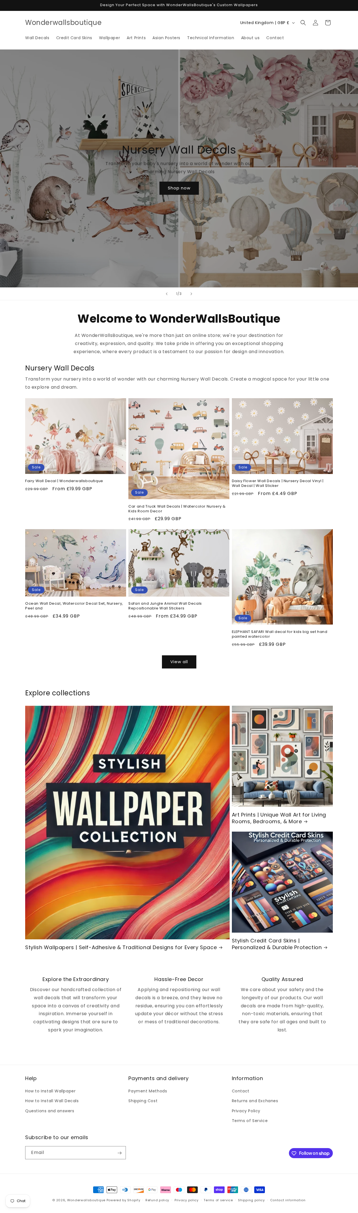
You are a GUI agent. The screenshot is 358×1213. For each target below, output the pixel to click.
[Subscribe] (119, 1153)
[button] (303, 23)
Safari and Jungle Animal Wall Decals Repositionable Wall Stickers (165, 606)
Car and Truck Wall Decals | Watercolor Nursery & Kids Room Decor (177, 509)
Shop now (179, 188)
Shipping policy (251, 1200)
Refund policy (157, 1200)
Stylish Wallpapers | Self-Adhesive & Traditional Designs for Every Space (121, 947)
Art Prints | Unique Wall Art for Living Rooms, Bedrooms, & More (279, 818)
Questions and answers (49, 1111)
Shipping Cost (142, 1101)
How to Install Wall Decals (52, 1101)
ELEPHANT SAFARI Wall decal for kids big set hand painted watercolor (280, 634)
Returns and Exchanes (255, 1101)
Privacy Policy (246, 1111)
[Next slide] (191, 294)
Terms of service (218, 1200)
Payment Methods (147, 1091)
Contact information (288, 1200)
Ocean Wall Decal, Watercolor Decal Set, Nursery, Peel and (74, 606)
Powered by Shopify (123, 1200)
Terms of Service (250, 1120)
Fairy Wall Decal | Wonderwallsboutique (64, 481)
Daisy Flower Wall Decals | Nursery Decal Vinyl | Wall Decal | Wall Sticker (278, 483)
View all (179, 662)
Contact (240, 1091)
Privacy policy (187, 1200)
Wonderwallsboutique (86, 1200)
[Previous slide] (167, 294)
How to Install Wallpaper (50, 1091)
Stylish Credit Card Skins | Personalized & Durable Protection (277, 944)
